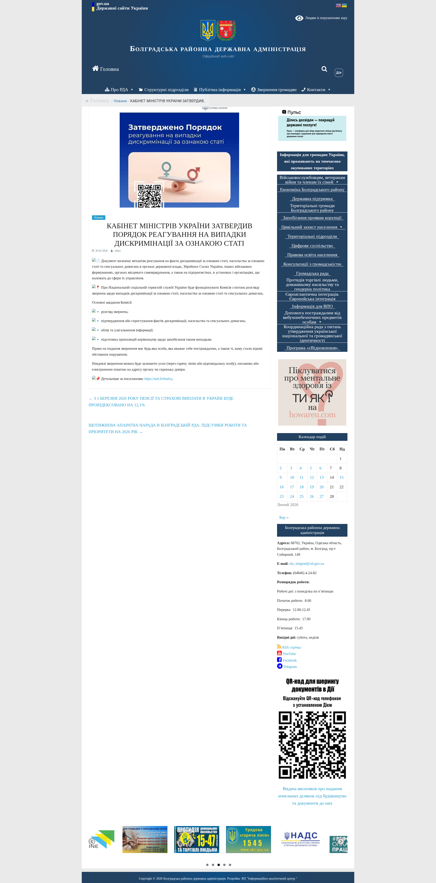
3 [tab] (218, 865)
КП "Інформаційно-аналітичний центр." (269, 878)
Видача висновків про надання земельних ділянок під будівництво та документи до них (312, 796)
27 (322, 496)
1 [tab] (207, 865)
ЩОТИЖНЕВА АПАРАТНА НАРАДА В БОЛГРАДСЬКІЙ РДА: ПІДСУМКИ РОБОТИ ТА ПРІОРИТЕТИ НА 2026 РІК (168, 428)
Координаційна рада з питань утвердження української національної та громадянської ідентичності (312, 333)
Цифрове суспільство (312, 245)
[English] (339, 5)
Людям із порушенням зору (325, 18)
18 (302, 487)
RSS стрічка (291, 647)
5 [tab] (230, 865)
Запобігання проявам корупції (312, 217)
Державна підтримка (312, 198)
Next (340, 841)
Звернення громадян (277, 89)
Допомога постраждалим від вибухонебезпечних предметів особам (312, 317)
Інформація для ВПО (312, 306)
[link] (306, 564)
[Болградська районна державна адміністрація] (105, 68)
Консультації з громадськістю (312, 264)
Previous (92, 841)
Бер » (284, 517)
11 (301, 477)
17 (292, 487)
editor (118, 250)
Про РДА (119, 89)
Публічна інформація (220, 89)
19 (312, 487)
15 (341, 477)
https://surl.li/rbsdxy (158, 379)
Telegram (289, 667)
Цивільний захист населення (309, 227)
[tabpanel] (114, 841)
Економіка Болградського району (312, 189)
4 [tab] (224, 865)
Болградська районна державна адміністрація (218, 48)
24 (292, 496)
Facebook (289, 660)
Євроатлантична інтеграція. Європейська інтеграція (312, 296)
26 (312, 496)
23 (282, 496)
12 (312, 477)
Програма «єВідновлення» (312, 347)
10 (292, 477)
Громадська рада (312, 273)
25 (302, 496)
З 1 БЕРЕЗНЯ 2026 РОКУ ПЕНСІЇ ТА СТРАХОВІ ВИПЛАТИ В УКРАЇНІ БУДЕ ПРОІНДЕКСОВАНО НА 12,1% (161, 401)
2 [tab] (213, 865)
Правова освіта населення (312, 254)
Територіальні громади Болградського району (312, 208)
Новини (120, 101)
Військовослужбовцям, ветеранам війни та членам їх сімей (312, 179)
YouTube (289, 654)
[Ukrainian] (344, 5)
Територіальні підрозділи (312, 236)
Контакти (316, 89)
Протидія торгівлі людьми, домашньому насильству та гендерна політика (312, 284)
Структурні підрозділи (166, 89)
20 (322, 487)
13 (322, 477)
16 (282, 487)
